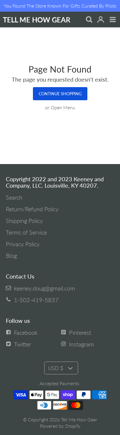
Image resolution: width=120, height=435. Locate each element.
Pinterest (80, 332)
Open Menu (63, 107)
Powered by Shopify (60, 426)
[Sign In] (101, 20)
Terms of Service (26, 232)
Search (14, 197)
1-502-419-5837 (36, 299)
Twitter (22, 344)
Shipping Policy (24, 220)
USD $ (55, 368)
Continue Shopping (60, 93)
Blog (11, 255)
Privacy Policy (23, 243)
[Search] (89, 20)
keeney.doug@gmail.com (44, 288)
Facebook (26, 332)
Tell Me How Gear (79, 419)
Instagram (81, 344)
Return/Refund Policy (32, 208)
